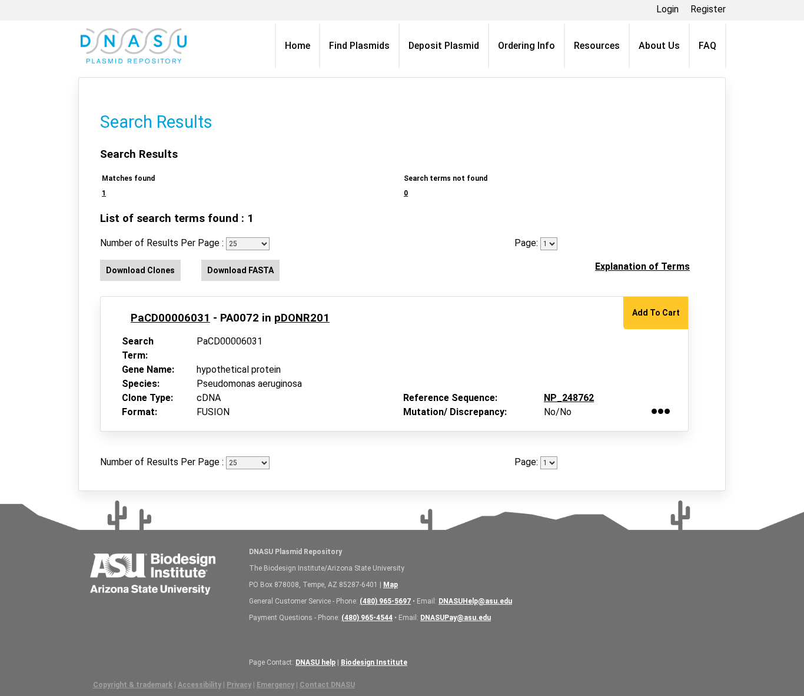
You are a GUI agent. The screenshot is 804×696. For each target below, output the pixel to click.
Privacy (239, 685)
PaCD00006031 (170, 317)
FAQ (707, 45)
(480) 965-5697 (385, 601)
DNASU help (315, 662)
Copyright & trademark (132, 685)
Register (708, 9)
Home (297, 45)
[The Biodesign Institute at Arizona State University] (152, 572)
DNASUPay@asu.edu (455, 618)
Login (667, 9)
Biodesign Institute (374, 662)
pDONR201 (302, 317)
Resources (597, 45)
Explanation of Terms (642, 266)
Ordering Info (526, 45)
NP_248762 (569, 397)
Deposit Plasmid (443, 45)
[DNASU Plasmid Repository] (134, 46)
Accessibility (199, 685)
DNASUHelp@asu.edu (475, 601)
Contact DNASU (327, 685)
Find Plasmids (359, 45)
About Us (659, 45)
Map (390, 585)
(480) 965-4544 (367, 618)
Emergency (275, 685)
